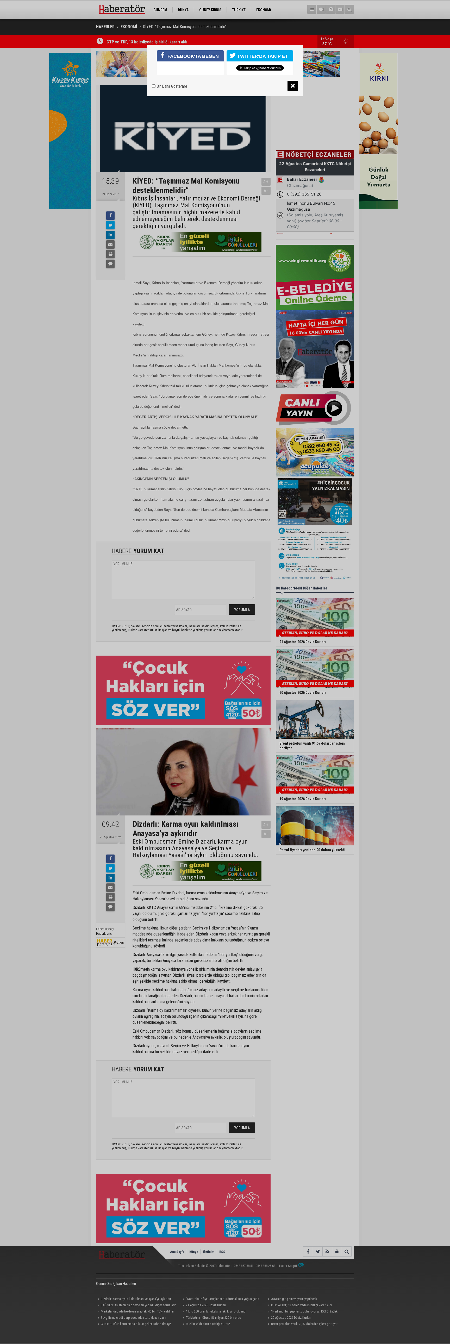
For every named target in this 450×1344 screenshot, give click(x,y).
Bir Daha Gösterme (171, 86)
